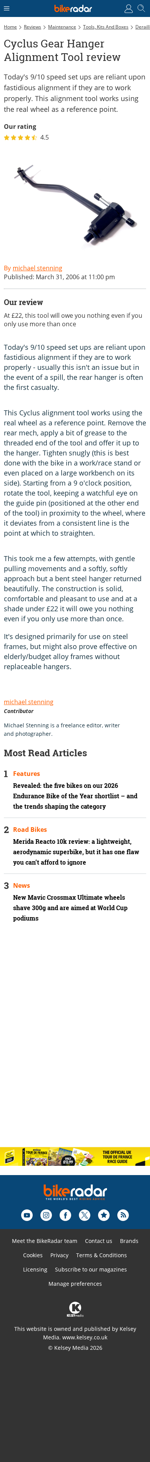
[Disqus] (75, 1041)
